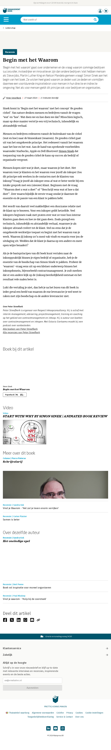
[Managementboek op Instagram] (62, 728)
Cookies (79, 713)
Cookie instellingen (94, 713)
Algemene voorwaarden (43, 713)
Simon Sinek (66, 151)
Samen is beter (11, 519)
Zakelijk (7, 654)
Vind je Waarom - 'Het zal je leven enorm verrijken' (31, 508)
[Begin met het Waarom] (13, 367)
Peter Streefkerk (13, 98)
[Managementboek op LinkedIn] (48, 728)
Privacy (69, 713)
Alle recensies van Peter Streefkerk (21, 332)
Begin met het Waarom (16, 389)
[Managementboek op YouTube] (55, 728)
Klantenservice (12, 648)
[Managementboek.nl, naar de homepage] (11, 12)
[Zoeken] (95, 20)
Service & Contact (64, 717)
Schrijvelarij (12, 462)
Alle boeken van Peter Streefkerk (20, 329)
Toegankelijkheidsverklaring (40, 717)
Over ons (79, 717)
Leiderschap (10, 28)
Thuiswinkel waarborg (19, 713)
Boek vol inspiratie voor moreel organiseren (27, 587)
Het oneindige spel (16, 541)
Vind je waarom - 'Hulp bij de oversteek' (24, 599)
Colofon (60, 713)
